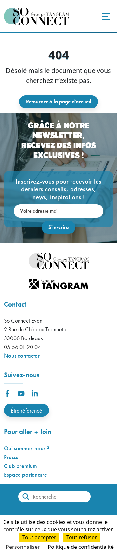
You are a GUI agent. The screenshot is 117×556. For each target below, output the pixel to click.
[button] (7, 393)
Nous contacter (22, 355)
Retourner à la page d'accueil (58, 101)
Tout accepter (39, 537)
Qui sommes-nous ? (26, 448)
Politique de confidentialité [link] (81, 546)
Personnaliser (23, 546)
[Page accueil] (36, 16)
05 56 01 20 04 (22, 347)
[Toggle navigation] (105, 16)
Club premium (20, 466)
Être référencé (26, 410)
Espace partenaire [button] (25, 474)
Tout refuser (81, 537)
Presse (11, 457)
